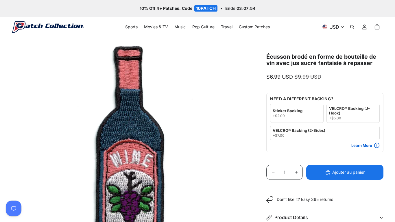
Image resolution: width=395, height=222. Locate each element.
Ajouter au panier (348, 172)
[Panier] (377, 27)
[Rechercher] (352, 27)
